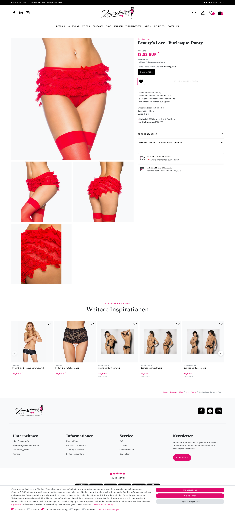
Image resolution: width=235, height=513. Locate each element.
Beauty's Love (144, 39)
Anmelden (182, 457)
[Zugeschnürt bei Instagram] (21, 12)
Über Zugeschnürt (21, 441)
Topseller (173, 26)
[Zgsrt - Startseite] (30, 411)
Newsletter (125, 454)
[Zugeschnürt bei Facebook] (14, 12)
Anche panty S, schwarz (109, 368)
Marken (118, 26)
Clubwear (73, 26)
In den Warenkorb (186, 81)
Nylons (86, 26)
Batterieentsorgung (75, 454)
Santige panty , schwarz (195, 368)
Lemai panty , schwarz (151, 368)
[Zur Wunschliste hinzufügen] (49, 324)
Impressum (16, 504)
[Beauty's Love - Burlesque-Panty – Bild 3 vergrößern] (103, 192)
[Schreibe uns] (27, 12)
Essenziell (20, 509)
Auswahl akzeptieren (190, 502)
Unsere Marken (73, 441)
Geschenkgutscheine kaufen (26, 445)
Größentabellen (127, 449)
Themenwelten (134, 26)
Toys (108, 26)
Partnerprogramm (21, 449)
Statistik (35, 509)
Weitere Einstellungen (109, 509)
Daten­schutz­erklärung (103, 504)
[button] (203, 13)
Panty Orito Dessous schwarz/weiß (28, 368)
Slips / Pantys (191, 392)
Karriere (16, 454)
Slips (181, 392)
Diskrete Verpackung (159, 167)
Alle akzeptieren (190, 490)
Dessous (61, 26)
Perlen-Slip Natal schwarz (67, 368)
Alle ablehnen (190, 496)
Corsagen (98, 26)
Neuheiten (159, 26)
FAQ (121, 441)
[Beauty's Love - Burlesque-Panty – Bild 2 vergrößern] (41, 192)
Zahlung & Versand (75, 449)
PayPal (77, 509)
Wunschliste (141, 81)
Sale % (147, 26)
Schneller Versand (159, 156)
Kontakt (123, 445)
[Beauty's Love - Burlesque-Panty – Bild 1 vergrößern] (72, 99)
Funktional (92, 509)
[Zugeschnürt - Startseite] (117, 13)
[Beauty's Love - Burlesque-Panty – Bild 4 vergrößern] (41, 254)
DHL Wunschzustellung (56, 509)
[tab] (181, 134)
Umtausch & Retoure (76, 445)
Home (165, 392)
